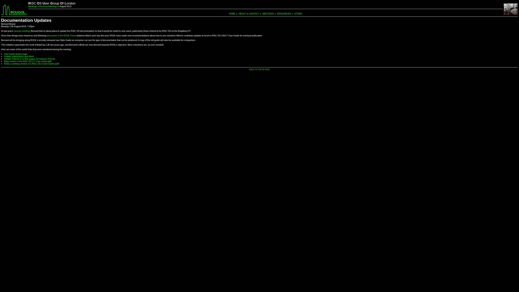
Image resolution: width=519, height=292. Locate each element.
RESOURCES (284, 14)
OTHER (298, 14)
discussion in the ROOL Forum (61, 35)
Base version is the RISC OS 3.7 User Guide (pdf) (28, 61)
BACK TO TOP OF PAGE (259, 70)
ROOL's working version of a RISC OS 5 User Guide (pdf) (31, 64)
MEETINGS (268, 14)
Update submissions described (19, 56)
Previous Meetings (48, 6)
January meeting (22, 31)
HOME (232, 14)
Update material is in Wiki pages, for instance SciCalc (29, 59)
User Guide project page (15, 54)
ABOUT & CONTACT (249, 14)
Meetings (32, 6)
